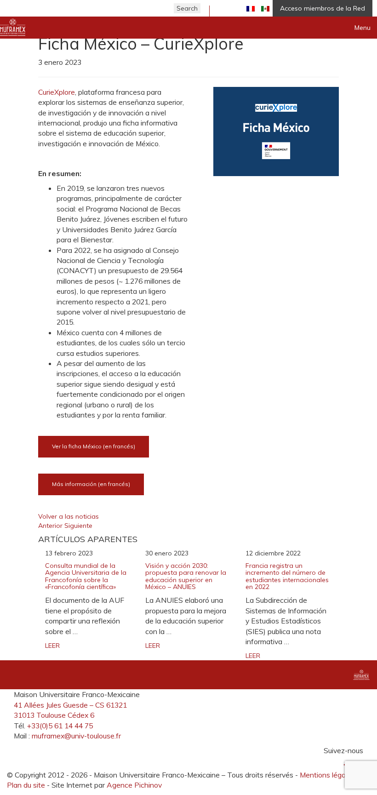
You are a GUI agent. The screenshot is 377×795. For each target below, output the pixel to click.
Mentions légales (327, 774)
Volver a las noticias (68, 516)
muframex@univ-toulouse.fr (76, 735)
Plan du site (26, 784)
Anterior (51, 525)
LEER (52, 645)
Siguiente (78, 525)
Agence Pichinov (134, 784)
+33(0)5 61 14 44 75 (60, 725)
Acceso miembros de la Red (322, 8)
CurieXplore (56, 92)
